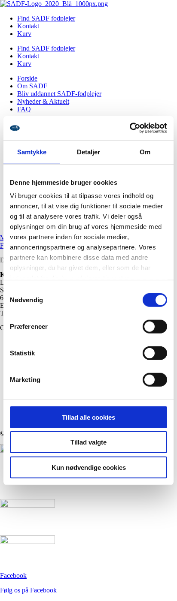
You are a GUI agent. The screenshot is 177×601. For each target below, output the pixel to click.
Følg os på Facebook (28, 590)
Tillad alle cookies (88, 417)
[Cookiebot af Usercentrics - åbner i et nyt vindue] (129, 128)
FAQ (24, 109)
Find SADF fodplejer (46, 18)
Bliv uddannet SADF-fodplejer (59, 93)
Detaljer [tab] (89, 151)
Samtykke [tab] (32, 151)
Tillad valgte (88, 442)
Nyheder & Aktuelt (43, 101)
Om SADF (32, 86)
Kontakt (28, 26)
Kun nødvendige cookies (89, 467)
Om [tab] (145, 151)
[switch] (155, 326)
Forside (27, 78)
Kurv (24, 33)
